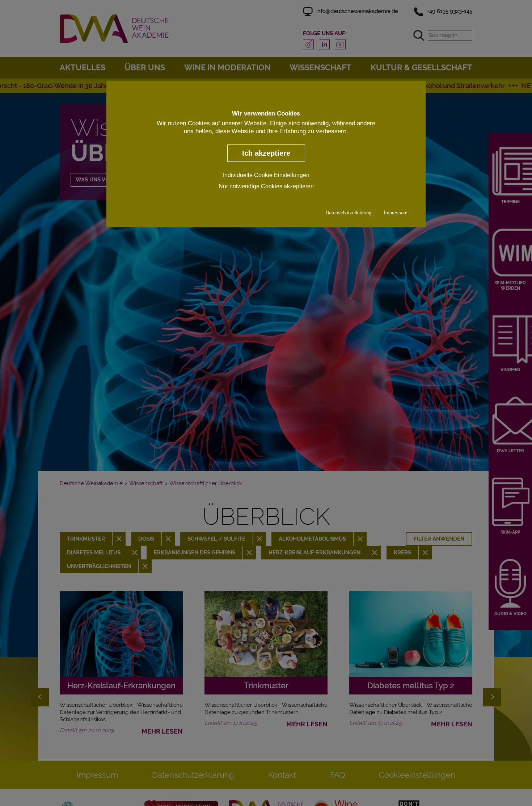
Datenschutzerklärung (348, 212)
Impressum (396, 212)
